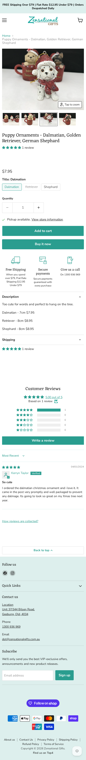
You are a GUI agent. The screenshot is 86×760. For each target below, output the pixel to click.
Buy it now (43, 244)
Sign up (64, 675)
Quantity (7, 198)
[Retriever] (32, 192)
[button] (80, 20)
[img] (11, 467)
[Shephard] (51, 192)
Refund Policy (30, 744)
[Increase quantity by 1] (39, 207)
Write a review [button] (43, 440)
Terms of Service (54, 744)
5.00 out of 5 (54, 397)
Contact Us (26, 740)
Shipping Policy (68, 740)
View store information (47, 219)
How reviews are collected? (20, 521)
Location (7, 605)
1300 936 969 (11, 627)
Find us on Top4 (43, 753)
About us (9, 740)
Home (6, 36)
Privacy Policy (45, 740)
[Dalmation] (12, 192)
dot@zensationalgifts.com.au (21, 639)
